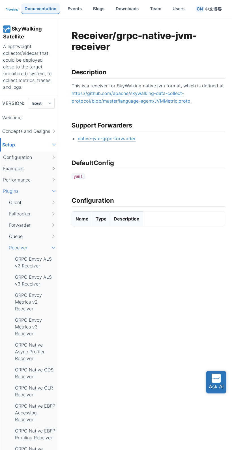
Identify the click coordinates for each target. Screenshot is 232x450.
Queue (16, 236)
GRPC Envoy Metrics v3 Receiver (28, 326)
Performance (17, 180)
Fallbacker (20, 214)
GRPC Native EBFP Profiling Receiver (35, 434)
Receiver (18, 247)
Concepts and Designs (26, 131)
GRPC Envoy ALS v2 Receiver (33, 262)
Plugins (10, 191)
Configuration (17, 157)
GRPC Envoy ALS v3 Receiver (33, 280)
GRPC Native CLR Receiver (34, 391)
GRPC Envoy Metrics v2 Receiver (28, 301)
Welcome (12, 117)
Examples (13, 168)
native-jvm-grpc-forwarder (107, 138)
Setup (8, 145)
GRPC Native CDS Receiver (34, 373)
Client (15, 202)
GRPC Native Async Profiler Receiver (30, 351)
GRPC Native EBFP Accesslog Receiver (35, 412)
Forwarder (20, 225)
